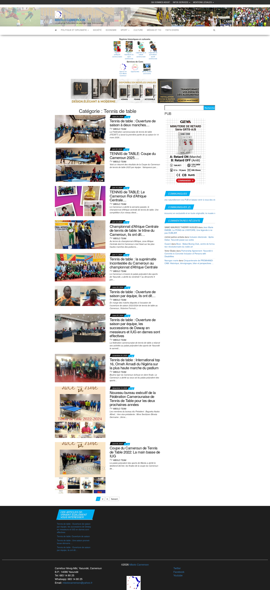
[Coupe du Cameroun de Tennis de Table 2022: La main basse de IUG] (80, 467)
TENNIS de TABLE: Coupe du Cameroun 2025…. (133, 155)
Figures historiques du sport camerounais (129, 56)
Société (97, 30)
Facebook (178, 572)
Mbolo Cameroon (139, 564)
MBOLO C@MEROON (70, 20)
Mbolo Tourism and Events (147, 73)
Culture (138, 30)
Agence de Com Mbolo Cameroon (123, 74)
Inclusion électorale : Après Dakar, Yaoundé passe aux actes (189, 238)
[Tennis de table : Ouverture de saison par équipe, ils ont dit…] (80, 295)
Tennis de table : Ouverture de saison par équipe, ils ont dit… (133, 293)
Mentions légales (202, 2)
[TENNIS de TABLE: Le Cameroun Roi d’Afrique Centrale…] (80, 200)
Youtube (178, 575)
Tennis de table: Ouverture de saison (73, 536)
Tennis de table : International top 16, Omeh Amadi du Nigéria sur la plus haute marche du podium (135, 363)
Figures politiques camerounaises (117, 55)
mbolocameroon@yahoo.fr (77, 582)
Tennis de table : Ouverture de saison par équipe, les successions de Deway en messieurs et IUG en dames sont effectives (135, 327)
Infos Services (181, 2)
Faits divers (172, 30)
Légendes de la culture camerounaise (141, 55)
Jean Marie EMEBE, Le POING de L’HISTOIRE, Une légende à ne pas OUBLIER (189, 230)
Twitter (177, 568)
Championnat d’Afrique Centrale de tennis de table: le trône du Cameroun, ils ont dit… (134, 230)
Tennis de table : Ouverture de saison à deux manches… (133, 122)
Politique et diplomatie (74, 30)
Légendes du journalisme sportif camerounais (153, 56)
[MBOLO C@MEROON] (56, 29)
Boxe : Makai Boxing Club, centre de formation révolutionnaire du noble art (190, 245)
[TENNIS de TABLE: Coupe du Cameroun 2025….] (80, 164)
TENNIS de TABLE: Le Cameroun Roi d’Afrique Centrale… (128, 195)
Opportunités (135, 72)
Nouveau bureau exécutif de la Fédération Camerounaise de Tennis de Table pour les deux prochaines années (133, 398)
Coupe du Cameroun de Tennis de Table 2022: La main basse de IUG (135, 451)
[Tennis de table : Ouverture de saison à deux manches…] (80, 128)
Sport (124, 30)
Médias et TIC (154, 30)
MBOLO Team (119, 129)
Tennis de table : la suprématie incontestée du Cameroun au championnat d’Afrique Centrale (134, 262)
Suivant (114, 498)
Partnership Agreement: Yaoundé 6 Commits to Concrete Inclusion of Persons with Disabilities (189, 253)
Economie (111, 30)
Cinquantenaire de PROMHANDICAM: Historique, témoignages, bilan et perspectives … (189, 262)
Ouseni (168, 243)
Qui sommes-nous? (160, 2)
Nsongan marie (171, 260)
